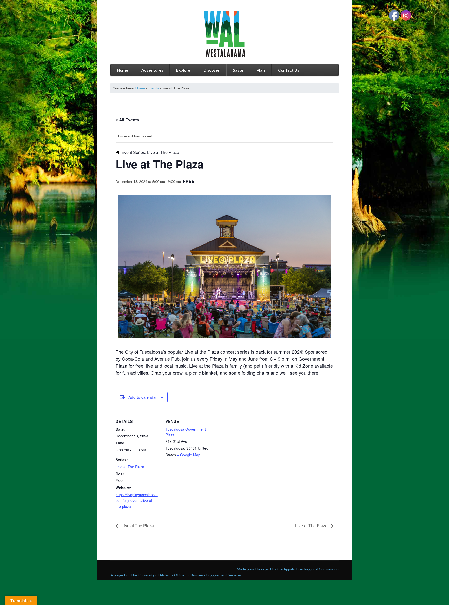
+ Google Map (188, 454)
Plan (261, 70)
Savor (238, 70)
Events (153, 88)
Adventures (152, 70)
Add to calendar (142, 397)
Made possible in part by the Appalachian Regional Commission (288, 569)
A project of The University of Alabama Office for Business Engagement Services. (176, 575)
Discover (211, 70)
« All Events (127, 120)
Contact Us (288, 70)
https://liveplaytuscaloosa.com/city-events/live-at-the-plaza (137, 500)
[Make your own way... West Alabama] (224, 34)
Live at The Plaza (130, 466)
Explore (183, 70)
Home (122, 70)
